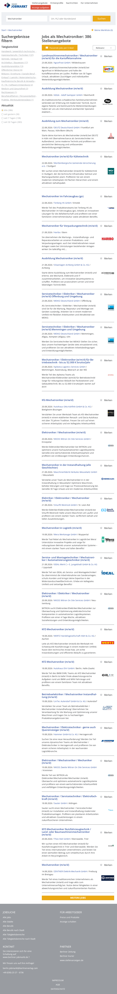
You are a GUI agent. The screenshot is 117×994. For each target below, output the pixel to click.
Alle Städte (8, 921)
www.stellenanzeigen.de (71, 960)
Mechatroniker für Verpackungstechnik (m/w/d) (70, 225)
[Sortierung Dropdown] (111, 48)
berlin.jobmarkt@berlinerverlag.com (20, 968)
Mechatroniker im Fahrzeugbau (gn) (62, 196)
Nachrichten (72, 3)
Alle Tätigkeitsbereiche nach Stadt (19, 938)
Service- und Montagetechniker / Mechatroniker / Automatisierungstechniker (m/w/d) (68, 559)
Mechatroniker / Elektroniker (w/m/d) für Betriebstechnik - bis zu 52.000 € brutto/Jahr (68, 361)
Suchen (102, 18)
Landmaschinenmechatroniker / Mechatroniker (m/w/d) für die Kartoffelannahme (69, 57)
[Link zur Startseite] (17, 4)
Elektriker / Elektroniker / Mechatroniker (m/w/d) (65, 499)
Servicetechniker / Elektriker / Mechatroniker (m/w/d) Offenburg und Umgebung (68, 295)
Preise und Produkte (69, 917)
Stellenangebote (40, 3)
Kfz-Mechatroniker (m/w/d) (57, 400)
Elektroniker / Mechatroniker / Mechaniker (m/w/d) (67, 762)
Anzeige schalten (68, 921)
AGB (58, 984)
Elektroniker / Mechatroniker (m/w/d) (64, 432)
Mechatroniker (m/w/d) (55, 864)
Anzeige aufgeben (40, 7)
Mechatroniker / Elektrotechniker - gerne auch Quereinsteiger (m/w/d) (69, 729)
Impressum (58, 980)
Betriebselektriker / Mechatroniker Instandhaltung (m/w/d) (69, 696)
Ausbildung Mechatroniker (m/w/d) (62, 88)
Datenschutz (58, 989)
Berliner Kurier (67, 956)
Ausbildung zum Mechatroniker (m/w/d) (65, 121)
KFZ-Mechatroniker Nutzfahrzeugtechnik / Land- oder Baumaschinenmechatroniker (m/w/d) (66, 831)
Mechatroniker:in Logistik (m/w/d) (62, 528)
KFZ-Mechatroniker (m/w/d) (58, 629)
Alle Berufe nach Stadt (13, 930)
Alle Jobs (7, 917)
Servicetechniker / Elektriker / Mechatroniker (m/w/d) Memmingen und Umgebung (68, 328)
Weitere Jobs (78, 897)
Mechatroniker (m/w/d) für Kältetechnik (65, 156)
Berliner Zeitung (67, 951)
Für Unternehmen (89, 3)
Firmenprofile (56, 3)
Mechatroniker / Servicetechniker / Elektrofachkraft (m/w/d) (69, 798)
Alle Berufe (8, 926)
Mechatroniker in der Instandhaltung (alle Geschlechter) (66, 466)
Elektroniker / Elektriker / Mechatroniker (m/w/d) (65, 595)
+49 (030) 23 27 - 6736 (13, 972)
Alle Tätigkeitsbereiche (14, 934)
